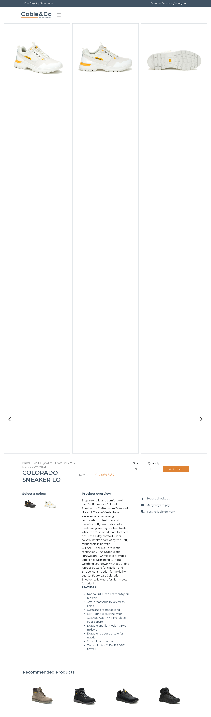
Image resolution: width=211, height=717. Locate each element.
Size (135, 463)
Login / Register (178, 3)
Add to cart (175, 469)
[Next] (201, 419)
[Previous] (10, 419)
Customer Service (160, 3)
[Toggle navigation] (58, 15)
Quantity (154, 463)
